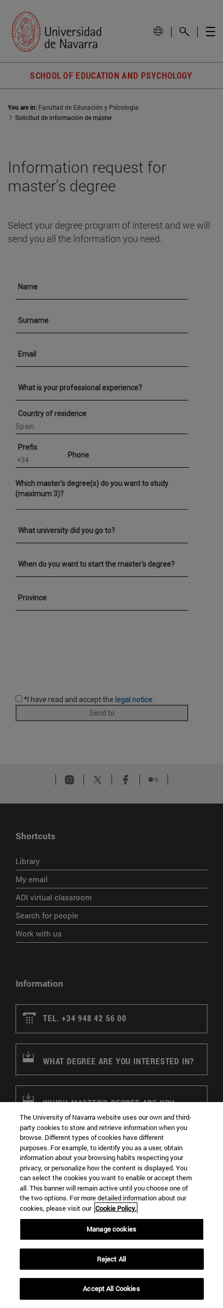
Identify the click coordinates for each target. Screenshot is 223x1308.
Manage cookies (111, 1228)
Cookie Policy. (115, 1208)
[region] (111, 1205)
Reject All (111, 1259)
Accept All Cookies (111, 1288)
